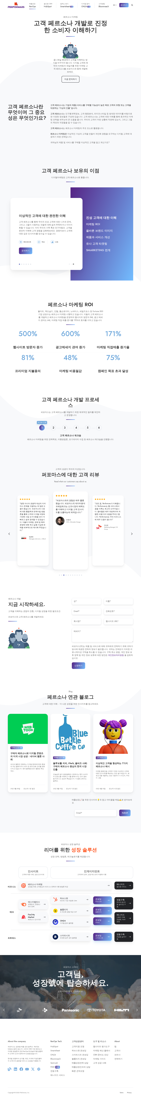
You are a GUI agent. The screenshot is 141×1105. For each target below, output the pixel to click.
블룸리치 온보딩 (79, 1058)
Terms (121, 1093)
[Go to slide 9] (77, 575)
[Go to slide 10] (79, 575)
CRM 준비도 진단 (100, 1054)
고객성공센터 (78, 1041)
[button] (132, 5)
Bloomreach (104, 5)
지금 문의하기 (70, 79)
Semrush (54, 1063)
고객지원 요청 (78, 1046)
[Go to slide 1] (59, 575)
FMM (54, 1067)
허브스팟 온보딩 (79, 1050)
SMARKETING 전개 (30, 264)
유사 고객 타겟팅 (28, 264)
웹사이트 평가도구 (101, 1046)
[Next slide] (132, 534)
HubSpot (48, 5)
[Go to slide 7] (72, 575)
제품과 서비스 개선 (26, 264)
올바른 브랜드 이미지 (23, 264)
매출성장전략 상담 (80, 1063)
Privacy (129, 1093)
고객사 (117, 1050)
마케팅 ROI (21, 264)
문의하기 (124, 5)
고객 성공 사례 (99, 1063)
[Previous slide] (9, 534)
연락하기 (118, 1058)
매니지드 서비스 (57, 1075)
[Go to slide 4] (66, 575)
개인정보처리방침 (116, 655)
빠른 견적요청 (78, 1071)
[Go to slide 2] (61, 575)
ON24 (85, 5)
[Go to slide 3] (63, 575)
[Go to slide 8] (74, 575)
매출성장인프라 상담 (81, 1067)
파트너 (117, 1054)
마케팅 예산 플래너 (101, 1050)
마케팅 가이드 (99, 1058)
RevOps (32, 5)
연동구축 (54, 1071)
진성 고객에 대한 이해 (19, 264)
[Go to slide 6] (70, 575)
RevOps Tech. (56, 1041)
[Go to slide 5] (68, 575)
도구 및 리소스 (99, 1041)
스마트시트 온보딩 (80, 1054)
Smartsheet (66, 5)
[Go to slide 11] (81, 575)
